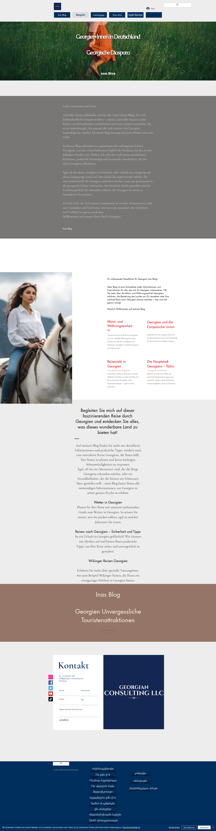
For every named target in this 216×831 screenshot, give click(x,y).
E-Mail (61, 699)
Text (82, 700)
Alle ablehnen (189, 827)
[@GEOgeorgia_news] (50, 688)
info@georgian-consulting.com (71, 678)
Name (61, 690)
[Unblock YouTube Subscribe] (61, 763)
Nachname (85, 690)
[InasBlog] (50, 677)
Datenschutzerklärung (131, 827)
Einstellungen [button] (174, 827)
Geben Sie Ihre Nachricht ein (70, 709)
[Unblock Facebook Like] (177, 5)
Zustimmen (204, 827)
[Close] (213, 827)
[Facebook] (50, 682)
